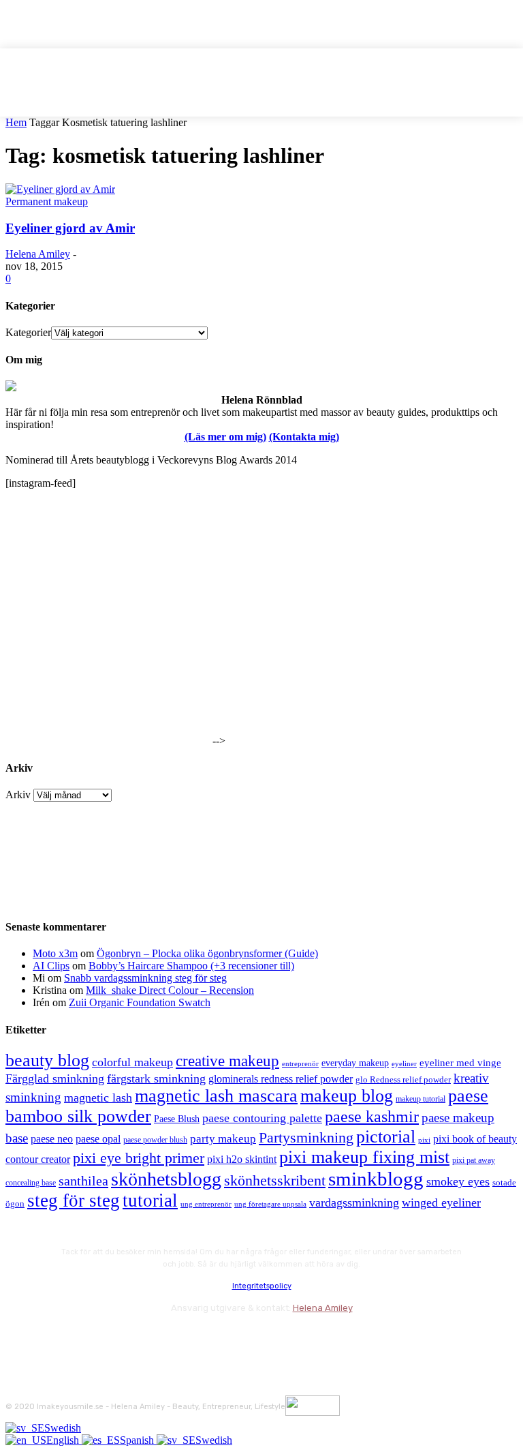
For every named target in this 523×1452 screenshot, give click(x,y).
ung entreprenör (206, 1204)
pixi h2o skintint (241, 1159)
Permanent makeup (46, 201)
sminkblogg (376, 1179)
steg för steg (73, 1200)
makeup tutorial (420, 1099)
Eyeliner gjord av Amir (70, 228)
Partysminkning (306, 1138)
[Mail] (91, 1338)
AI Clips (51, 965)
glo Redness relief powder (403, 1079)
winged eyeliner (441, 1202)
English (64, 1440)
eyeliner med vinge (460, 1062)
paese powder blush (155, 1140)
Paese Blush (177, 1118)
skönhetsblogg (166, 1179)
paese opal (98, 1139)
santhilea (83, 1180)
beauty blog (47, 1060)
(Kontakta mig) (304, 436)
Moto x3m (55, 953)
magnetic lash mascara (216, 1096)
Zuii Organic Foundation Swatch (139, 1002)
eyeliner (404, 1063)
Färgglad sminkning (54, 1078)
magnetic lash (98, 1097)
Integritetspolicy (261, 1286)
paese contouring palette (262, 1118)
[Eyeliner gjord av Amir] (60, 189)
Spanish (138, 1440)
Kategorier (28, 332)
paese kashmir (372, 1116)
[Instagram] (55, 1338)
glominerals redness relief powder (280, 1079)
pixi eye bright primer (138, 1158)
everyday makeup (355, 1063)
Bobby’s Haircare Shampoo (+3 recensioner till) (191, 965)
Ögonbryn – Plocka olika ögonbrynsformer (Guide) (207, 953)
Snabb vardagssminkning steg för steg (145, 978)
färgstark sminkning (156, 1078)
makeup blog (346, 1096)
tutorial (150, 1200)
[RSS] (127, 1338)
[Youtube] (163, 1338)
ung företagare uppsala (270, 1204)
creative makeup (227, 1061)
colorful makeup (132, 1062)
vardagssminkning (354, 1202)
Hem (16, 122)
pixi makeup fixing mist (364, 1157)
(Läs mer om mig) (225, 436)
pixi (424, 1140)
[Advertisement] (107, 659)
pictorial (385, 1137)
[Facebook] (18, 1338)
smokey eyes (458, 1181)
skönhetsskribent (275, 1180)
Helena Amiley (37, 254)
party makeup (223, 1138)
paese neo (52, 1139)
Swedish (62, 1428)
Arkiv (18, 794)
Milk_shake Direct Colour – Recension (170, 990)
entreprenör (300, 1064)
